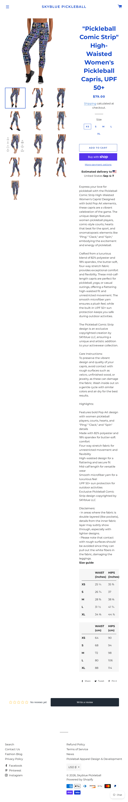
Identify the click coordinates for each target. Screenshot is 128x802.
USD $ (72, 767)
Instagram (15, 775)
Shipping (90, 103)
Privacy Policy (14, 759)
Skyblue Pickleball (64, 7)
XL (99, 133)
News (70, 754)
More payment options (98, 164)
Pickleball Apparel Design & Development (94, 759)
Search (9, 744)
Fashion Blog (13, 754)
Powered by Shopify (79, 779)
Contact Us (12, 749)
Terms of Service (77, 749)
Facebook (15, 765)
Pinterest (14, 770)
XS (87, 126)
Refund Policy (75, 744)
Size (99, 119)
